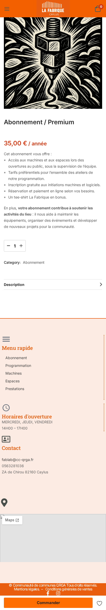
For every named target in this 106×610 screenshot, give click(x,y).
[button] (97, 8)
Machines (13, 373)
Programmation (18, 365)
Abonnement (34, 262)
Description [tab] (14, 284)
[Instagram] (58, 593)
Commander (48, 602)
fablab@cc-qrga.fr (17, 459)
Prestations (14, 388)
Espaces (12, 381)
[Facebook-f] (48, 593)
